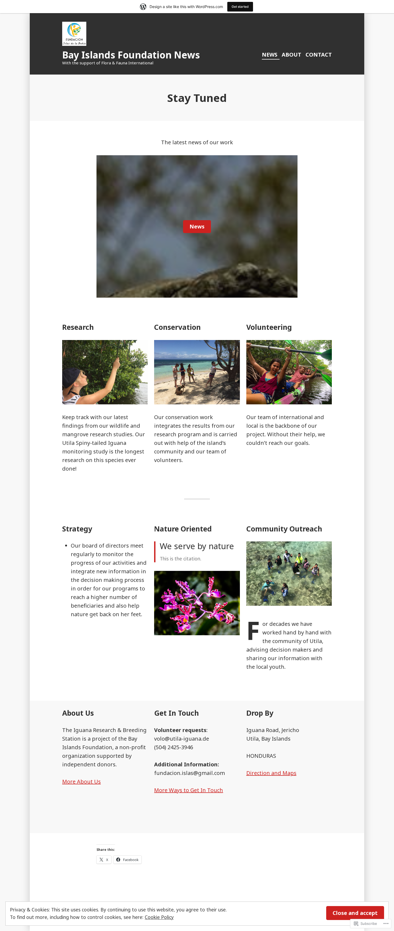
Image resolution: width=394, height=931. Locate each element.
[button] (197, 603)
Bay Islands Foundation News (131, 55)
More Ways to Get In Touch (188, 790)
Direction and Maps (271, 773)
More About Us (81, 781)
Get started (240, 7)
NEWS (269, 54)
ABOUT (291, 54)
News (197, 226)
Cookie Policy (159, 917)
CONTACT (319, 54)
